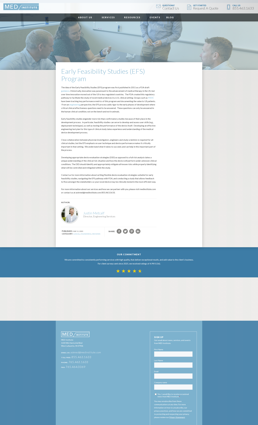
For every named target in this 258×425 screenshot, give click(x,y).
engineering (74, 104)
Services (108, 17)
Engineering (86, 234)
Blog (170, 17)
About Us (85, 17)
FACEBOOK (119, 231)
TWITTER (125, 231)
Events (155, 17)
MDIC (151, 97)
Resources (132, 17)
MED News (96, 234)
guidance (65, 91)
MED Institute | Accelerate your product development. (21, 6)
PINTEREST (131, 231)
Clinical (76, 234)
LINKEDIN (138, 231)
